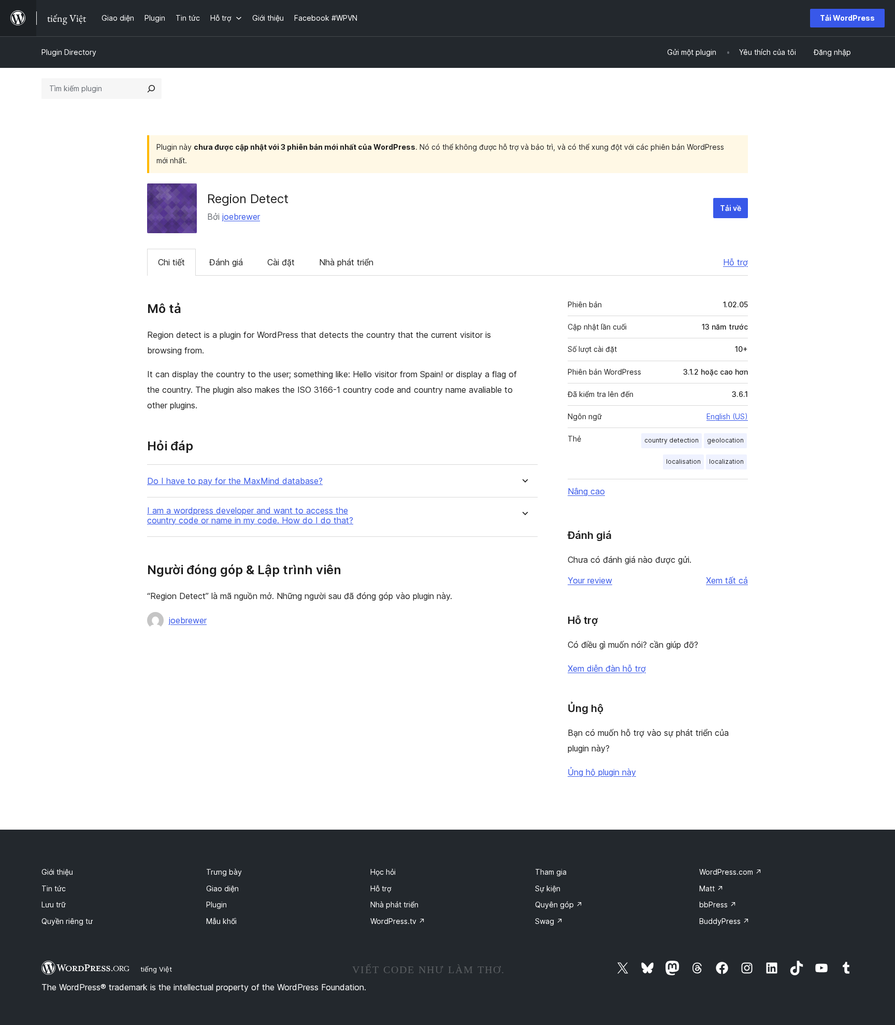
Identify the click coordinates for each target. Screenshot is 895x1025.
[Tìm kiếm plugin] (151, 88)
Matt (711, 888)
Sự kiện (547, 888)
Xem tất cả (727, 580)
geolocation (725, 440)
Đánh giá (226, 262)
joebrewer (241, 216)
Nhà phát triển (346, 262)
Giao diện (222, 888)
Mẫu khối (221, 921)
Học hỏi (383, 871)
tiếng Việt (156, 969)
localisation (683, 461)
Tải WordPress (847, 17)
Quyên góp (559, 904)
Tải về (730, 208)
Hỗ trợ (735, 262)
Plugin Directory (68, 52)
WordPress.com (730, 871)
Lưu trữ (53, 904)
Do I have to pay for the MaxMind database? (235, 481)
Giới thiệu (57, 871)
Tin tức (53, 888)
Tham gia (551, 871)
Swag (549, 921)
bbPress (718, 904)
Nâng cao (586, 491)
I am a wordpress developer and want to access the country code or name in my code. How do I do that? (250, 515)
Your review (590, 580)
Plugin (216, 904)
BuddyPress (724, 921)
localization (726, 461)
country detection (671, 440)
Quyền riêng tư (67, 921)
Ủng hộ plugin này (602, 772)
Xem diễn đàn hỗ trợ (607, 668)
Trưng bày (224, 871)
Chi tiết (171, 262)
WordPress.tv (397, 921)
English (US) (727, 416)
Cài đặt (281, 262)
